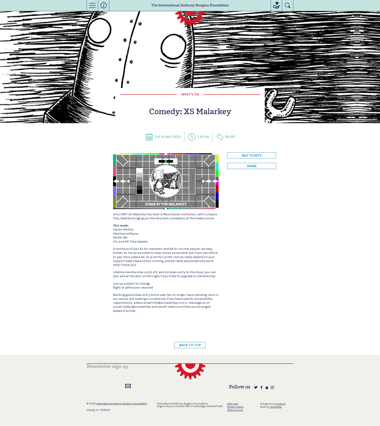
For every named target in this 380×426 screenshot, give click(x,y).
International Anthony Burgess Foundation (121, 403)
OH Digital (276, 406)
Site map (232, 403)
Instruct (280, 403)
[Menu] (92, 5)
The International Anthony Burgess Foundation (190, 5)
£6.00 (230, 137)
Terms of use (235, 409)
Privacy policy (235, 406)
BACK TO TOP (190, 345)
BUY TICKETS (251, 155)
